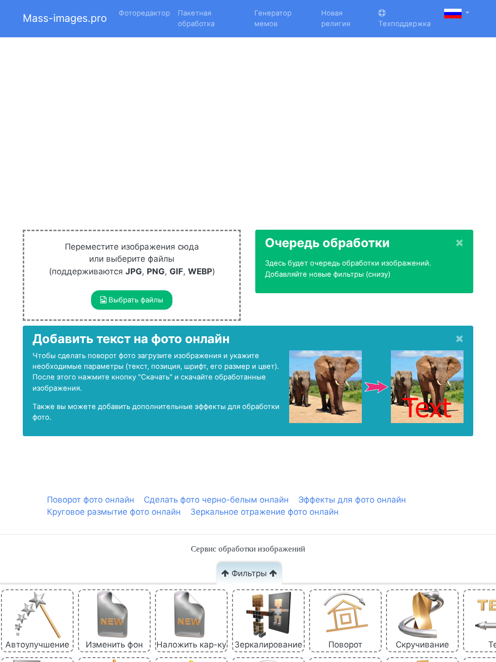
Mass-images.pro (65, 18)
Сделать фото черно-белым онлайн (216, 499)
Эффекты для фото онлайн (352, 499)
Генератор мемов (273, 18)
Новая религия (335, 18)
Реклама (111, 47)
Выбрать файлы (135, 300)
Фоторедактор (144, 13)
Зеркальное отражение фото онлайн (264, 512)
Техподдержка (404, 23)
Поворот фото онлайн (90, 499)
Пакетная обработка (196, 18)
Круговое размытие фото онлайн (114, 512)
